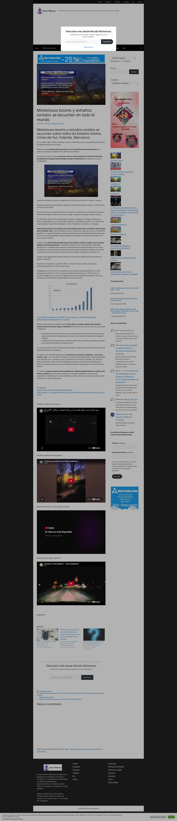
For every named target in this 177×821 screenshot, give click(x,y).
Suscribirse (107, 42)
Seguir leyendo (88, 47)
